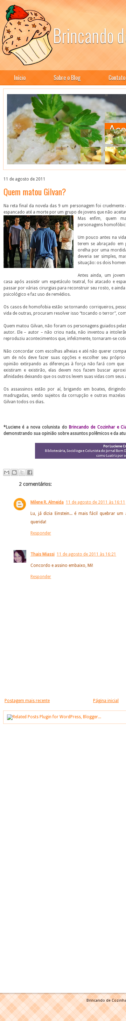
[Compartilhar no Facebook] (29, 472)
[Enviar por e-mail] (6, 472)
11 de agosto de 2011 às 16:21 (86, 554)
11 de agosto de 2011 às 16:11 (95, 502)
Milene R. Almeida (47, 502)
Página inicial (106, 700)
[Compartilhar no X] (22, 472)
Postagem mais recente (27, 700)
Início (20, 77)
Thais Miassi (42, 554)
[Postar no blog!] (14, 472)
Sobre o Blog (67, 77)
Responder (40, 533)
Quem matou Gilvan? (35, 191)
